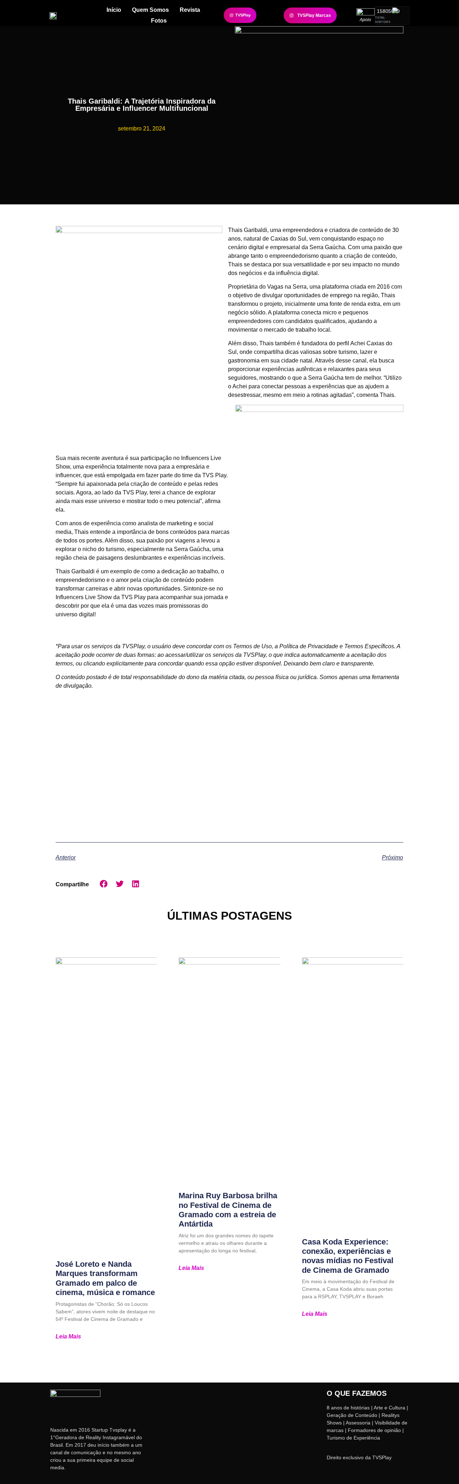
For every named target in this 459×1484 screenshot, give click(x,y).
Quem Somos (150, 10)
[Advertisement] (229, 763)
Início (114, 10)
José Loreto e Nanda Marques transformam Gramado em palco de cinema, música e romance (105, 1278)
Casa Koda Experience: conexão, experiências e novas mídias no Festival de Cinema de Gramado (347, 1256)
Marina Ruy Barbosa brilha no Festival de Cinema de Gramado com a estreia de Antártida (228, 1209)
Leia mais (68, 1337)
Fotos (159, 21)
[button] (104, 884)
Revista (190, 10)
